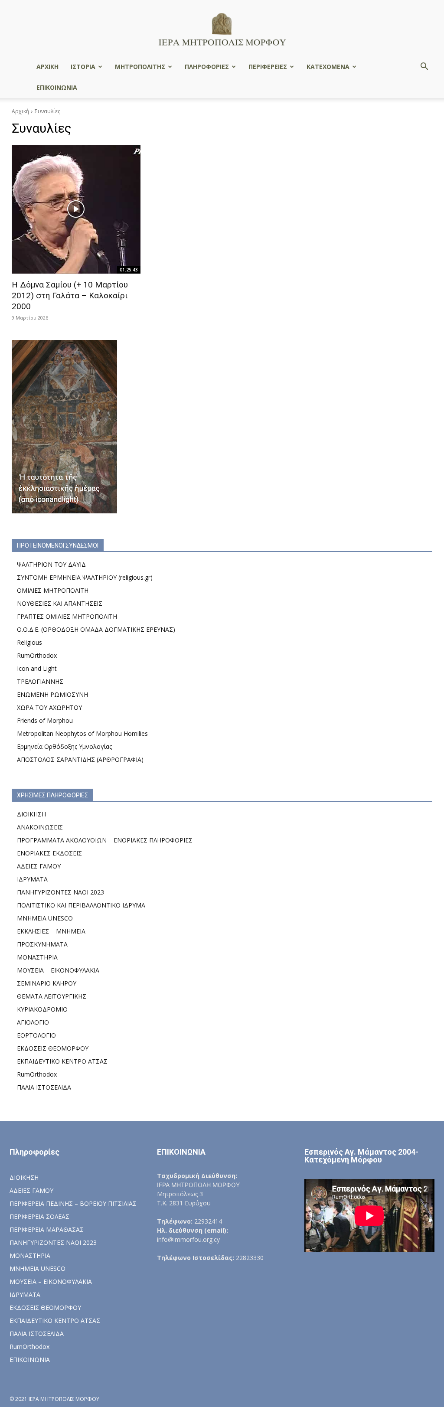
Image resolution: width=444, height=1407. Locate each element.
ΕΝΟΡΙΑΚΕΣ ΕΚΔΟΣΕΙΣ (49, 853)
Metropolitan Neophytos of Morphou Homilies (82, 733)
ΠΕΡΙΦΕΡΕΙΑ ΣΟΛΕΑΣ (39, 1216)
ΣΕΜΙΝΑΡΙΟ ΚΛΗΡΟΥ (46, 983)
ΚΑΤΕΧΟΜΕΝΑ (328, 66)
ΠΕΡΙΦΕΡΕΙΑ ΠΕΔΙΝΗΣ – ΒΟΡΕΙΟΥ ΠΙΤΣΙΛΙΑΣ (73, 1203)
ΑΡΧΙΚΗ (47, 66)
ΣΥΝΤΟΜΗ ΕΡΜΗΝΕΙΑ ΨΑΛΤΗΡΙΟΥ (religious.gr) (85, 577)
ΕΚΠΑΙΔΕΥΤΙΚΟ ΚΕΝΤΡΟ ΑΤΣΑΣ (62, 1061)
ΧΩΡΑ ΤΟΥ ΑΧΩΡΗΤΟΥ (49, 707)
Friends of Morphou (45, 720)
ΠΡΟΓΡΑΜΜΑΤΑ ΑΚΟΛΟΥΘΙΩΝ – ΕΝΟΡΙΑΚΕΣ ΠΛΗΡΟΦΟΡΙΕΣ (105, 840)
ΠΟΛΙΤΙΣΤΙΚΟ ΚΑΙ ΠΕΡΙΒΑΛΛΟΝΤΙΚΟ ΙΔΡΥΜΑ (81, 905)
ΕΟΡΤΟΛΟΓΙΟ (36, 1035)
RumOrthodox (37, 655)
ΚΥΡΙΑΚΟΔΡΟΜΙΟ (42, 1009)
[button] (424, 67)
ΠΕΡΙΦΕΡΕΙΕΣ (267, 66)
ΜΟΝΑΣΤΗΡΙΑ (37, 957)
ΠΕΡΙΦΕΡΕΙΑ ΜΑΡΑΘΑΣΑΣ (47, 1229)
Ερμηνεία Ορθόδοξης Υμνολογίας (64, 746)
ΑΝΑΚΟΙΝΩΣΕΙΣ (40, 827)
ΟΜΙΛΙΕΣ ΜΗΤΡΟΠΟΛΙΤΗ (52, 590)
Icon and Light (37, 668)
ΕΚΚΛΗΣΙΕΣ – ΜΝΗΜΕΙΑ (51, 931)
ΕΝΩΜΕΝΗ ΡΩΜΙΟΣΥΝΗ (52, 694)
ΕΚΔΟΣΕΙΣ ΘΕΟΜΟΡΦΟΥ (52, 1048)
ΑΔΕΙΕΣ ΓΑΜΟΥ (39, 866)
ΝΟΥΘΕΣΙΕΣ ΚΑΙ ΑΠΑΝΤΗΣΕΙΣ (59, 603)
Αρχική (20, 111)
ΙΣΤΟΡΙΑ (83, 66)
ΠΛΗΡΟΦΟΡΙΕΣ (207, 66)
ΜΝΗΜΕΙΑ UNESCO (45, 918)
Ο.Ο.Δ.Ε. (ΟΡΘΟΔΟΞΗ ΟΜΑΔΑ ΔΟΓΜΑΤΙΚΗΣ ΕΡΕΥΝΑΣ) (96, 629)
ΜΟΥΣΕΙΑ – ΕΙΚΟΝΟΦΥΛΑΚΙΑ (58, 970)
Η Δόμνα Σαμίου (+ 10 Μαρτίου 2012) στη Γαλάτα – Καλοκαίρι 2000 (70, 295)
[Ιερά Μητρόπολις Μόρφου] (222, 28)
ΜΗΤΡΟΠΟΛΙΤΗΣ (140, 66)
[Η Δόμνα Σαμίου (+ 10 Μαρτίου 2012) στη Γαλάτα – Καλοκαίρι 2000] (76, 209)
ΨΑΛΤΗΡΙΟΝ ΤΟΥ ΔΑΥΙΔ (51, 564)
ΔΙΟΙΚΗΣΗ (31, 814)
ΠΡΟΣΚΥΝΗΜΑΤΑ (42, 944)
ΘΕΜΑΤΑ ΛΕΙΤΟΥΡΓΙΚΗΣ (51, 996)
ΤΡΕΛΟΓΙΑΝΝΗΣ (40, 681)
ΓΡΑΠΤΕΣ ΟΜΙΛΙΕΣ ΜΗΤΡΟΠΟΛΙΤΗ (67, 616)
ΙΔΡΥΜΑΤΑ (32, 879)
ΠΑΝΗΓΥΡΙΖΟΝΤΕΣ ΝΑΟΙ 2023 (60, 892)
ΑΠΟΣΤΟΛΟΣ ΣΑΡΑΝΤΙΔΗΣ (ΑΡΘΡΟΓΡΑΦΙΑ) (80, 759)
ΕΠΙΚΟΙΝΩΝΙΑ (56, 87)
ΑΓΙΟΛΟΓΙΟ (33, 1022)
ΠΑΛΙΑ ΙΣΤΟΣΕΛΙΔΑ (44, 1087)
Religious (29, 642)
